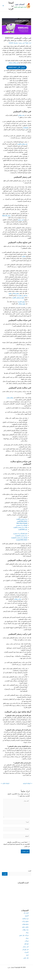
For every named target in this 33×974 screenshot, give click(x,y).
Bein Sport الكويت (22, 521)
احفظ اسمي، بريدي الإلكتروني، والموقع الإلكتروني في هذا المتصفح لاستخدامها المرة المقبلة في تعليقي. (16, 844)
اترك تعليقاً (28, 43)
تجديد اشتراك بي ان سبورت (20, 533)
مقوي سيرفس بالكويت (18, 297)
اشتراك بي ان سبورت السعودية (19, 537)
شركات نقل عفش (24, 935)
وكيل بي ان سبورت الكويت (20, 527)
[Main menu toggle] (3, 5)
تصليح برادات (25, 921)
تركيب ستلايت (17, 599)
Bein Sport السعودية (21, 539)
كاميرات (26, 952)
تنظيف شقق (25, 927)
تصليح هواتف (25, 924)
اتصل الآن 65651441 (16, 67)
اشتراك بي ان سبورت (21, 525)
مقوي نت (19, 295)
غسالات (27, 941)
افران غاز (26, 913)
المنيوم (27, 915)
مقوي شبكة (16, 293)
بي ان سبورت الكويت (21, 519)
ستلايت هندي (10, 397)
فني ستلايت (21, 115)
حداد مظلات (25, 930)
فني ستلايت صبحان (13, 62)
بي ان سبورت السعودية (21, 535)
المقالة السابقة (27, 783)
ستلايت (23, 256)
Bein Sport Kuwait (22, 523)
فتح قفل (26, 944)
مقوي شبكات (21, 303)
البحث (29, 871)
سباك (27, 932)
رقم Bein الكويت (22, 529)
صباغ (27, 938)
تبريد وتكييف (25, 918)
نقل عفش (26, 958)
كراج (27, 955)
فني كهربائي (25, 949)
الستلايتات (25, 127)
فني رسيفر (21, 43)
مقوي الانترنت (21, 301)
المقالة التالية (5, 783)
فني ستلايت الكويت (22, 144)
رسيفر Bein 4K (6, 215)
